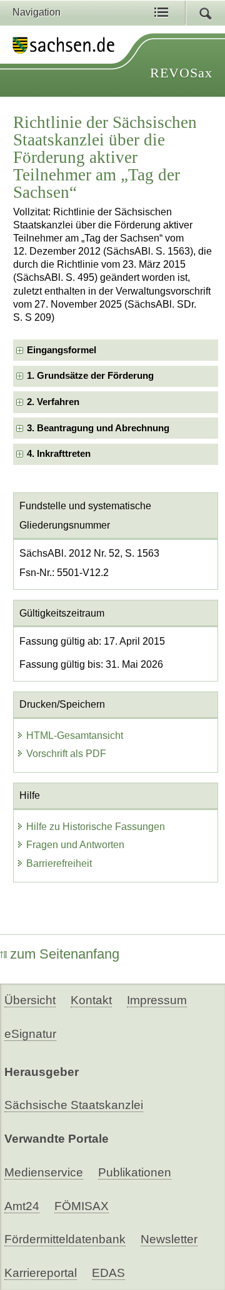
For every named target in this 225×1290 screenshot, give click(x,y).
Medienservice (43, 1172)
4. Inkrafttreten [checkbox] (59, 454)
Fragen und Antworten (75, 844)
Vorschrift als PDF (66, 753)
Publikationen (134, 1172)
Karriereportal (40, 1272)
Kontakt (91, 1000)
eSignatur (30, 1033)
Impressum (157, 1000)
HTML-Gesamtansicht (74, 735)
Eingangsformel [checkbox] (61, 350)
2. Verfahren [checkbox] (53, 402)
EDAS (108, 1272)
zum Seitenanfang (64, 954)
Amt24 (21, 1206)
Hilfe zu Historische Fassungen (95, 826)
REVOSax (181, 73)
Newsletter (169, 1239)
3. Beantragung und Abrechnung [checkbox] (98, 428)
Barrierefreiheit (59, 863)
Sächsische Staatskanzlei (73, 1105)
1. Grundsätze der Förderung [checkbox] (90, 376)
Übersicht (30, 1000)
